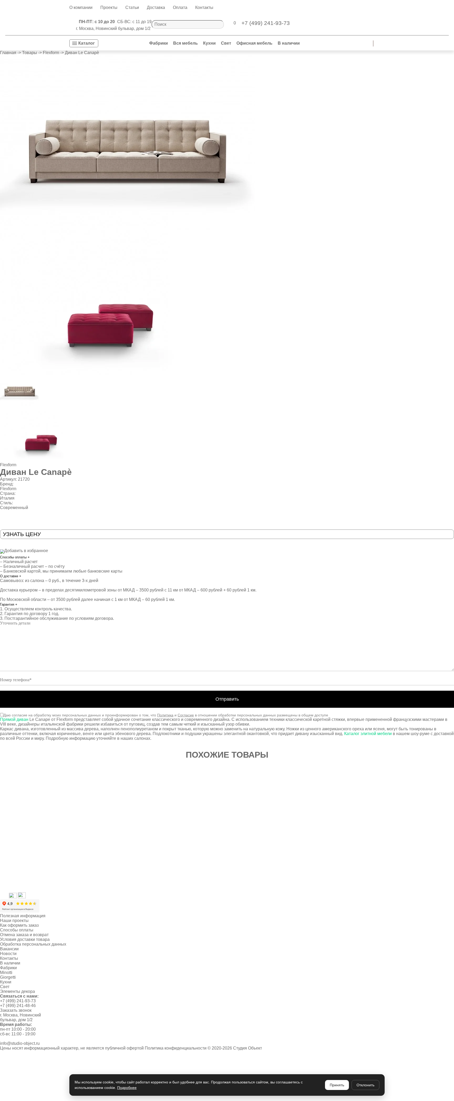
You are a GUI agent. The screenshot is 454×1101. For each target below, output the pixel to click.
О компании (80, 7)
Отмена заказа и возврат (24, 934)
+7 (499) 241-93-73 (18, 1001)
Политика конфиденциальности (176, 1048)
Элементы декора (17, 991)
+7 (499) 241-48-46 (18, 1005)
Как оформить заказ (19, 925)
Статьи (132, 7)
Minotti (6, 972)
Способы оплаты (15, 557)
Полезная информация (22, 916)
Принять (337, 1085)
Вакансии (9, 949)
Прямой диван (14, 719)
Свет (226, 43)
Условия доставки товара (25, 939)
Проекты (108, 7)
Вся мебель (185, 43)
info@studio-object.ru (20, 1043)
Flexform (8, 465)
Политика (165, 715)
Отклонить (365, 1085)
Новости (8, 953)
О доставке (10, 576)
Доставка (156, 7)
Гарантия (8, 604)
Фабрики (158, 43)
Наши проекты (14, 920)
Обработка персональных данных (33, 944)
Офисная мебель (254, 43)
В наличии (289, 43)
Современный (14, 507)
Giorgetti (8, 977)
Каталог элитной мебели (368, 733)
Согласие (186, 715)
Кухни (209, 43)
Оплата (180, 7)
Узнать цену (22, 534)
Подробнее (127, 1088)
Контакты (204, 7)
